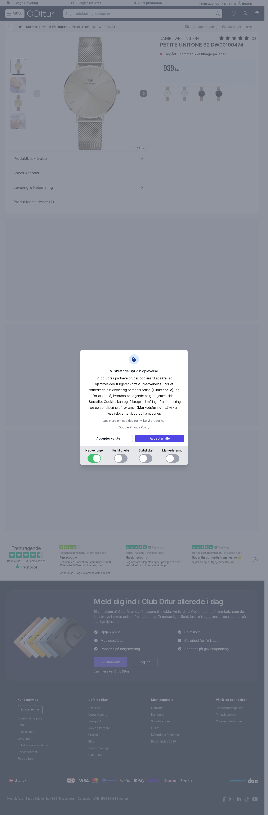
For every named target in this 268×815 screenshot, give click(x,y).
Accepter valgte (108, 438)
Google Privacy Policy (134, 427)
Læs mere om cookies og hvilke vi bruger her (134, 420)
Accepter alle (160, 438)
